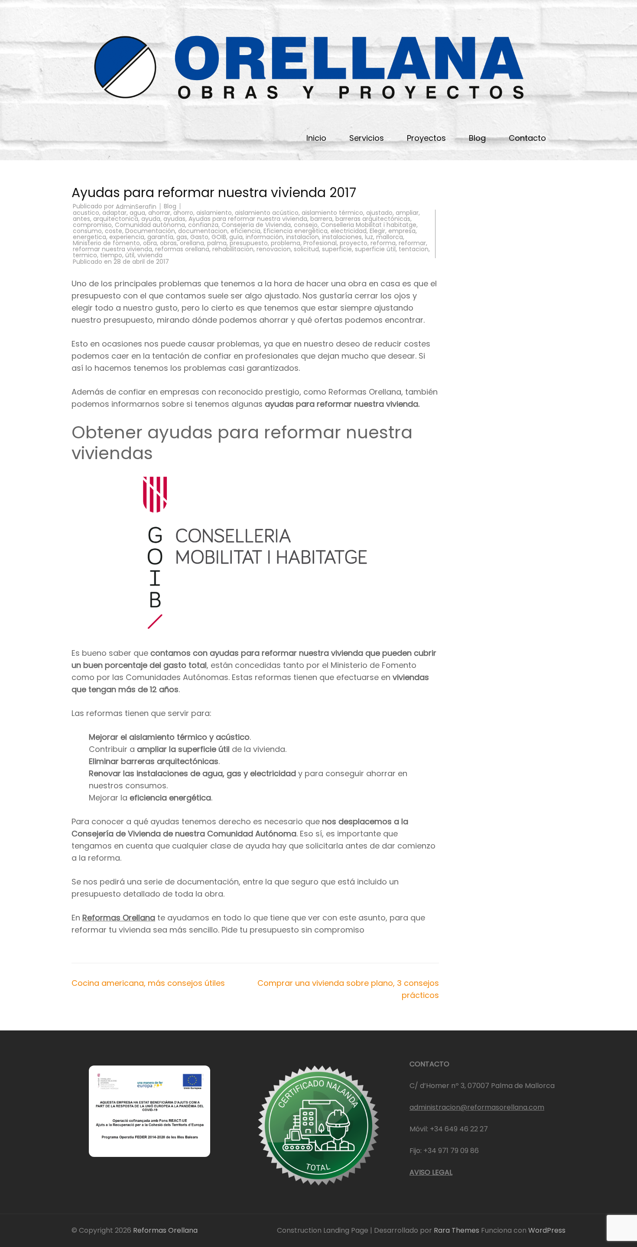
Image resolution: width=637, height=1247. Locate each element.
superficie (337, 249)
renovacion (274, 249)
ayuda (150, 218)
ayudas (174, 218)
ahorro (183, 212)
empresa (402, 231)
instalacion (302, 237)
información (264, 237)
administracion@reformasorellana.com (477, 1107)
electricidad (349, 231)
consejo (306, 224)
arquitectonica (115, 218)
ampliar (407, 212)
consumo (87, 231)
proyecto (353, 243)
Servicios (366, 138)
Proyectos (426, 138)
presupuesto (249, 243)
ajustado (379, 212)
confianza (203, 224)
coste (113, 231)
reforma (383, 243)
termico (85, 255)
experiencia (126, 237)
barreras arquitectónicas (372, 218)
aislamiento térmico (332, 212)
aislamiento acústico (267, 212)
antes (81, 218)
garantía (160, 237)
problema (285, 243)
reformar (412, 243)
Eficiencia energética (295, 231)
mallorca (389, 237)
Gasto (199, 237)
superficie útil (375, 249)
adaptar (114, 212)
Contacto (527, 138)
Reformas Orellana (118, 917)
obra (150, 243)
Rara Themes (457, 1230)
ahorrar (159, 212)
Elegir (377, 231)
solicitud (306, 249)
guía (236, 237)
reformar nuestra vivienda (112, 249)
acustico (86, 212)
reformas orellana (182, 249)
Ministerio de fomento (106, 243)
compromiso (92, 224)
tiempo (111, 255)
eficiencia (245, 231)
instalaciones (342, 237)
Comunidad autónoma (150, 224)
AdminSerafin (136, 206)
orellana (192, 243)
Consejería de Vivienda (256, 224)
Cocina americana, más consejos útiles (148, 983)
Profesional (320, 243)
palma (217, 243)
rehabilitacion (233, 249)
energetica (89, 237)
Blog (477, 138)
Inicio (316, 138)
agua (137, 212)
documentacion (203, 231)
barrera (321, 218)
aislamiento (214, 212)
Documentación (150, 231)
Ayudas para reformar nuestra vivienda (247, 218)
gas (181, 237)
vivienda (149, 255)
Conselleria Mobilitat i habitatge (368, 224)
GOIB (218, 237)
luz (369, 237)
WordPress (547, 1230)
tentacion (414, 249)
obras (168, 243)
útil (129, 255)
